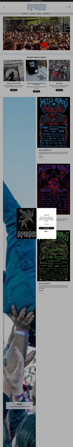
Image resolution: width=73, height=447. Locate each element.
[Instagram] (47, 231)
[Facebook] (45, 231)
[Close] (55, 209)
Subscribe (46, 228)
